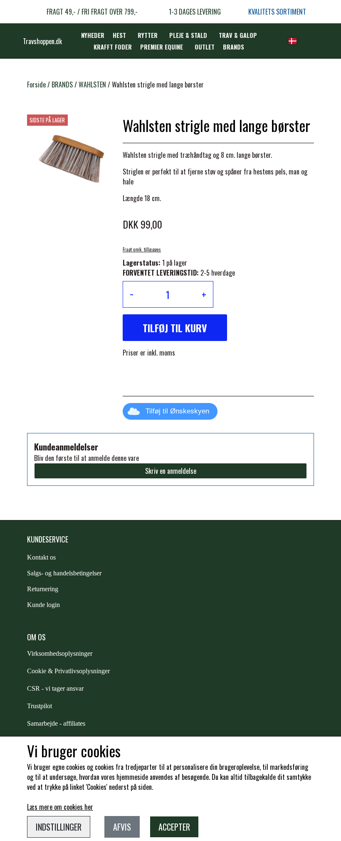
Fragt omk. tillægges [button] (142, 249)
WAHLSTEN (92, 85)
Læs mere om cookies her (60, 807)
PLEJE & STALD (188, 35)
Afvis (122, 827)
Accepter (174, 827)
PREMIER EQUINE (161, 46)
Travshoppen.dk (42, 41)
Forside (36, 85)
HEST (119, 35)
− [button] (131, 294)
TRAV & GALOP (238, 35)
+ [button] (204, 294)
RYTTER (148, 35)
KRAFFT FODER (113, 46)
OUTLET (205, 46)
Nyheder (92, 35)
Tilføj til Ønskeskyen (177, 411)
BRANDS (233, 46)
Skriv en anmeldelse (170, 471)
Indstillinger (59, 827)
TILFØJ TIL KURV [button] (175, 327)
